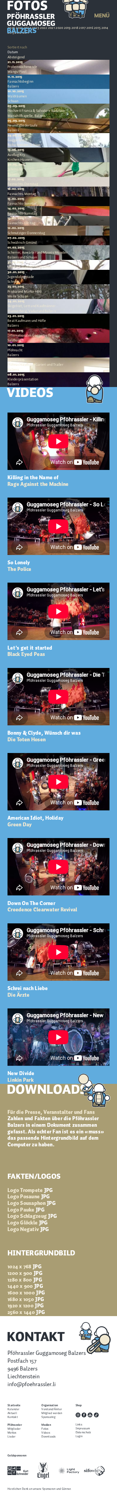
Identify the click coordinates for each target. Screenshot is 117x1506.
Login (79, 1436)
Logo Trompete (30, 1190)
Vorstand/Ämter (51, 1409)
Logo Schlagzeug (32, 1216)
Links (79, 1424)
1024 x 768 (25, 1267)
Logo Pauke (26, 1210)
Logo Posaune (29, 1197)
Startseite (14, 1405)
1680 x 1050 (26, 1299)
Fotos (44, 1429)
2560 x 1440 (26, 1312)
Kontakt (13, 1417)
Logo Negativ (28, 1229)
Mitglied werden (51, 1413)
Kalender (13, 1409)
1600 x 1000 (26, 1293)
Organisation (49, 1405)
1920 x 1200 (26, 1306)
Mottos (12, 1433)
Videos (45, 1433)
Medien (46, 1425)
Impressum (83, 1428)
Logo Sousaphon (32, 1203)
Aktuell (12, 1413)
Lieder (12, 1436)
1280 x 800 (25, 1280)
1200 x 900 (25, 1273)
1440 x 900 (25, 1286)
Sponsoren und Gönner (56, 1489)
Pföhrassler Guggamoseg (31, 24)
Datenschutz (83, 1432)
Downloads (48, 1436)
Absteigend (16, 57)
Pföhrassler (15, 1425)
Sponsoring (48, 1417)
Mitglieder (14, 1429)
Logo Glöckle (28, 1223)
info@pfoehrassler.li (32, 1384)
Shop (79, 1405)
